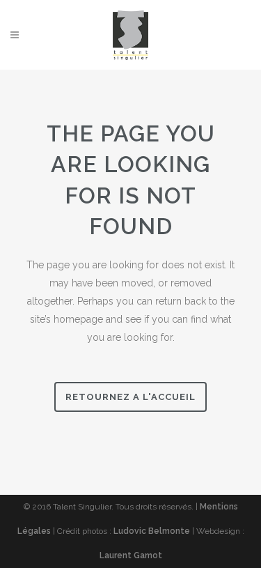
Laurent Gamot (131, 555)
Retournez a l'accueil (130, 397)
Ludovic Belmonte (151, 531)
